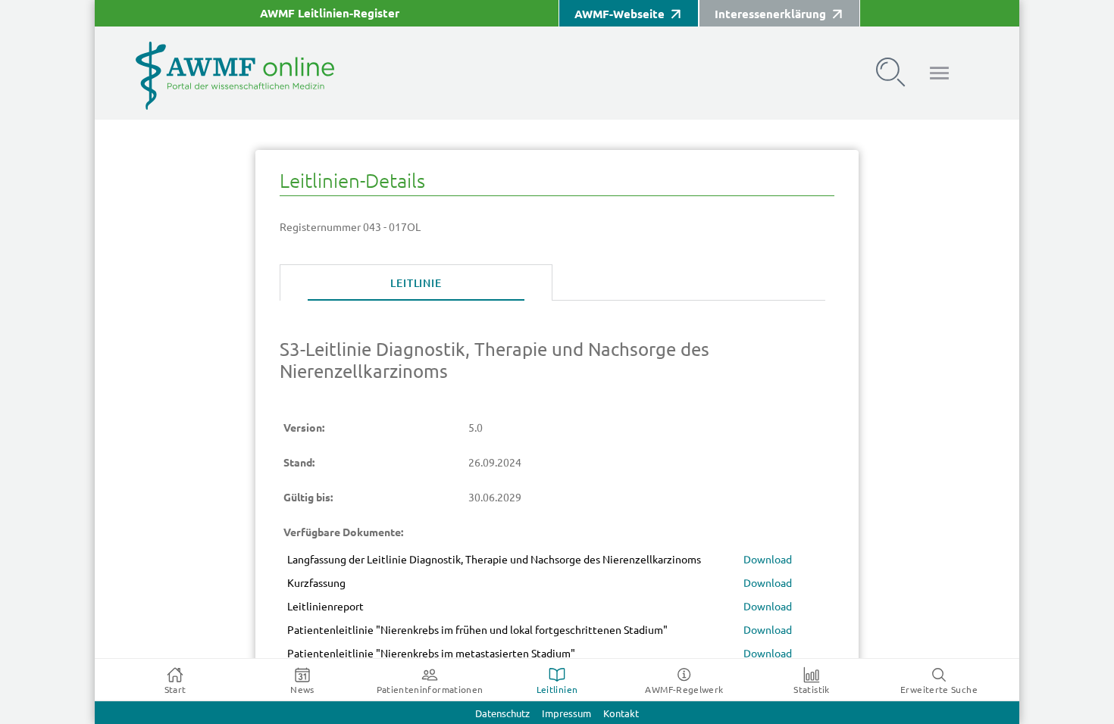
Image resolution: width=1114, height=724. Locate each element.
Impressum (566, 713)
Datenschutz (502, 713)
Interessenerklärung (770, 14)
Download (767, 560)
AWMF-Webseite (619, 14)
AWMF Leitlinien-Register (329, 13)
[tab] (416, 283)
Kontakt (621, 713)
